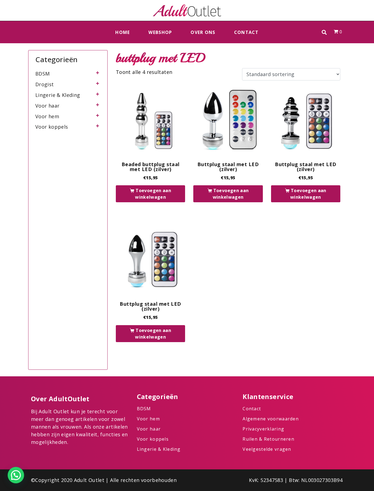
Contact (246, 32)
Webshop (160, 32)
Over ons (203, 32)
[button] (324, 32)
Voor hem (47, 116)
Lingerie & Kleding (57, 95)
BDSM (42, 73)
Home (122, 32)
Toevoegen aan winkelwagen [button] (153, 193)
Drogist (44, 84)
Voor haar (47, 105)
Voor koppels (51, 126)
